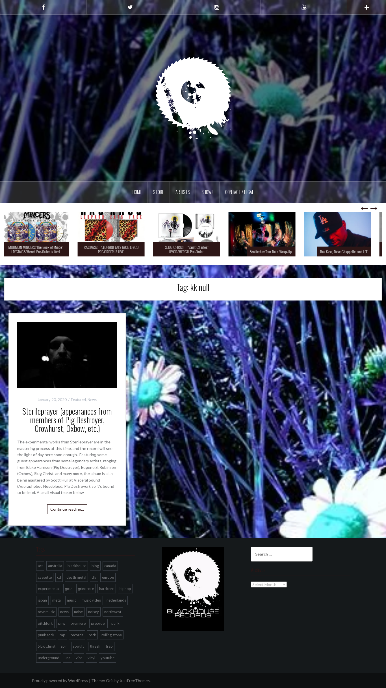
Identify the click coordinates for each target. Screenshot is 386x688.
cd (59, 577)
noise (78, 611)
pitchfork (45, 623)
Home (137, 192)
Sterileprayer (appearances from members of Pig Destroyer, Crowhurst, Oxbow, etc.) (67, 419)
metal (57, 600)
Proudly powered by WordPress (60, 680)
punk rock (46, 635)
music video (91, 600)
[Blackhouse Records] (193, 97)
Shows (207, 192)
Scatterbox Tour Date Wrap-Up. (277, 251)
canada (110, 565)
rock (92, 635)
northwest (112, 611)
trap (109, 646)
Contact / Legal (239, 192)
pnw (61, 623)
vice (79, 658)
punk (115, 623)
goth (69, 588)
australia (55, 565)
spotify (78, 646)
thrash (95, 646)
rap (62, 635)
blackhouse (77, 565)
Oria (110, 680)
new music (46, 611)
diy (94, 577)
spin (64, 646)
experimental (49, 588)
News (92, 399)
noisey (93, 611)
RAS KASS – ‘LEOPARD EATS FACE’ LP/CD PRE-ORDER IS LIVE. (117, 249)
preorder (98, 623)
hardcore (106, 588)
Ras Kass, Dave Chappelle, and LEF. (350, 251)
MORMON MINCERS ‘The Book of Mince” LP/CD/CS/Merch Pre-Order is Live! (42, 249)
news (64, 611)
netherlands (116, 600)
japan (42, 600)
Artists (182, 192)
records (77, 635)
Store (158, 192)
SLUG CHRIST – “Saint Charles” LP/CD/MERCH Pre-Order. (193, 249)
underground (48, 658)
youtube (107, 658)
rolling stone (111, 635)
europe (108, 577)
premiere (78, 623)
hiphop (125, 588)
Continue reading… (67, 509)
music (71, 600)
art (40, 565)
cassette (45, 577)
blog (95, 565)
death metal (76, 577)
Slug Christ (46, 646)
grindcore (86, 588)
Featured (78, 399)
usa (67, 658)
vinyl (91, 658)
